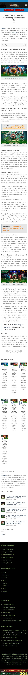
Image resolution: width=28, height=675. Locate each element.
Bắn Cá (5, 591)
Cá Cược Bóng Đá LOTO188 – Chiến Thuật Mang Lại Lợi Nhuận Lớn (4, 409)
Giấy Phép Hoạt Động (9, 615)
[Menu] (26, 5)
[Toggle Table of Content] (23, 45)
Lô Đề (4, 572)
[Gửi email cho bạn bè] (15, 351)
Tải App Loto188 (7, 563)
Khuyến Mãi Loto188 (8, 549)
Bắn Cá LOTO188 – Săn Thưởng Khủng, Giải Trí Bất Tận (4, 372)
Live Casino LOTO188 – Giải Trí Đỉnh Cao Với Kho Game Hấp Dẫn (14, 409)
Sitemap (14, 646)
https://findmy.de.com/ (14, 643)
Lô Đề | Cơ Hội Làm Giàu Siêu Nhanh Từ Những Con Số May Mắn (23, 372)
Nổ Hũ (4, 588)
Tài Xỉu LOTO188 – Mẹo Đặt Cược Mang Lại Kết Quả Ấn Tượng (14, 372)
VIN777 (20, 620)
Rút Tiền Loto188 (7, 560)
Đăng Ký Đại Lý (7, 612)
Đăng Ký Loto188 (7, 552)
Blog (2, 534)
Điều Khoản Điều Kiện (9, 607)
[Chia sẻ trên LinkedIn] (21, 351)
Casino (5, 583)
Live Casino (6, 575)
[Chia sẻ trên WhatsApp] (7, 351)
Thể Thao (5, 586)
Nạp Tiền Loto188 (8, 557)
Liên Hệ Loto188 (7, 618)
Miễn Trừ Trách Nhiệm (9, 610)
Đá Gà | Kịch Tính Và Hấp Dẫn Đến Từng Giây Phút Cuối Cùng (4, 444)
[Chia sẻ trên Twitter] (12, 351)
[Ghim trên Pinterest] (18, 351)
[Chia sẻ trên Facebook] (9, 351)
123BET (15, 620)
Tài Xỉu (5, 577)
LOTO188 (14, 32)
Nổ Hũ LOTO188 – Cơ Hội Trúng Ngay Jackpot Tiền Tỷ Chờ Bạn (23, 409)
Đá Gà (4, 580)
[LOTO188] (14, 5)
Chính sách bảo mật (8, 604)
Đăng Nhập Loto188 (8, 554)
